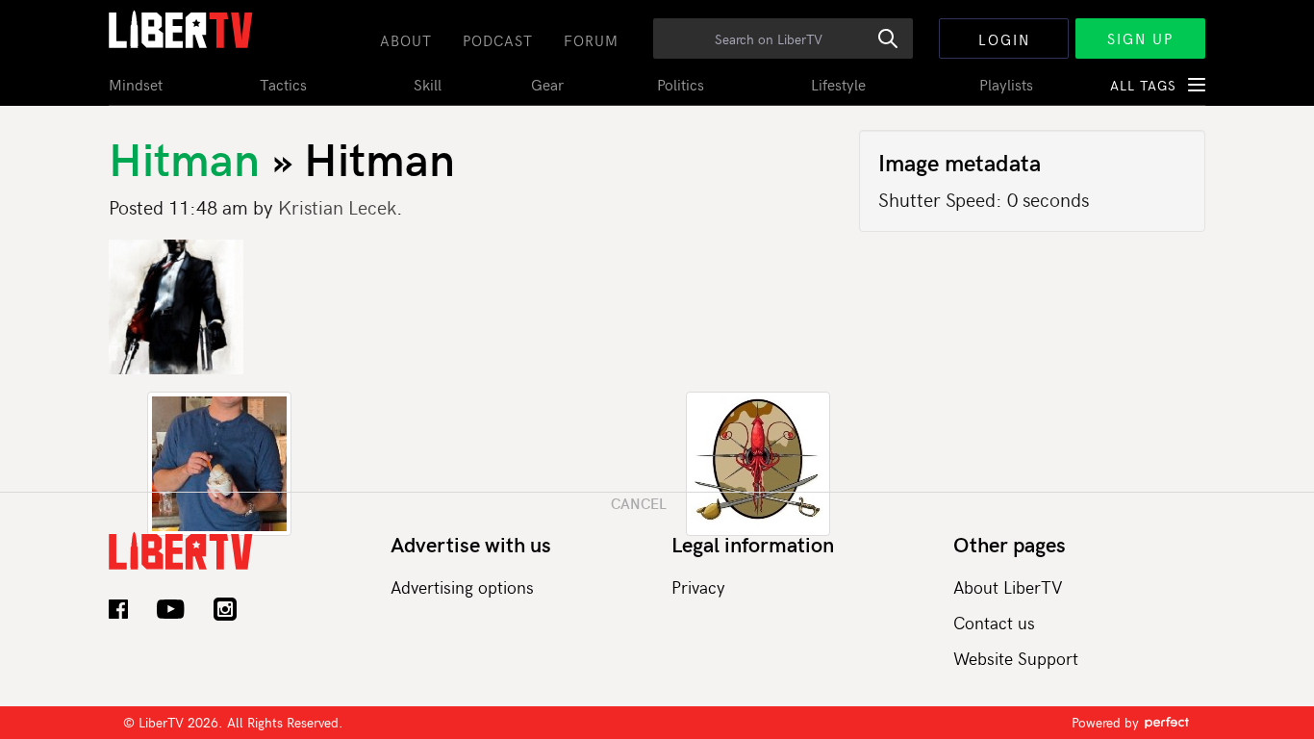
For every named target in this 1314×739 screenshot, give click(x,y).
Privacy (698, 586)
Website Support (1015, 658)
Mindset (136, 83)
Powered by (1107, 722)
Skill (428, 83)
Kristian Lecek (337, 206)
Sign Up (1140, 38)
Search (898, 49)
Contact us (994, 622)
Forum (591, 40)
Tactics (283, 83)
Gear (547, 83)
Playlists (1006, 83)
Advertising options (462, 586)
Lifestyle (838, 83)
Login (1004, 39)
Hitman (190, 157)
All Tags (1143, 85)
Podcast (498, 40)
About (406, 40)
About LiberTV (1008, 586)
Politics (680, 83)
